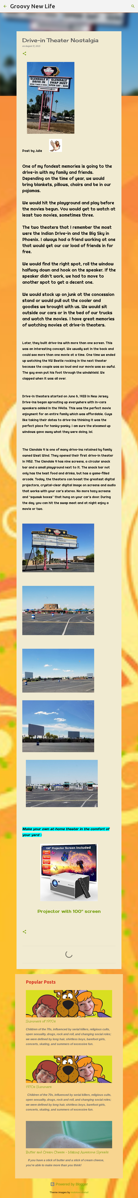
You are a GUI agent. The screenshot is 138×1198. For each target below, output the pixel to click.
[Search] (60, 6)
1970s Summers (39, 1087)
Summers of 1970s (41, 1021)
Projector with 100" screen (69, 911)
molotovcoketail (79, 1192)
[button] (24, 53)
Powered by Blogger (71, 1184)
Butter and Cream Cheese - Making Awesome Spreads (67, 1152)
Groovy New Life (32, 6)
